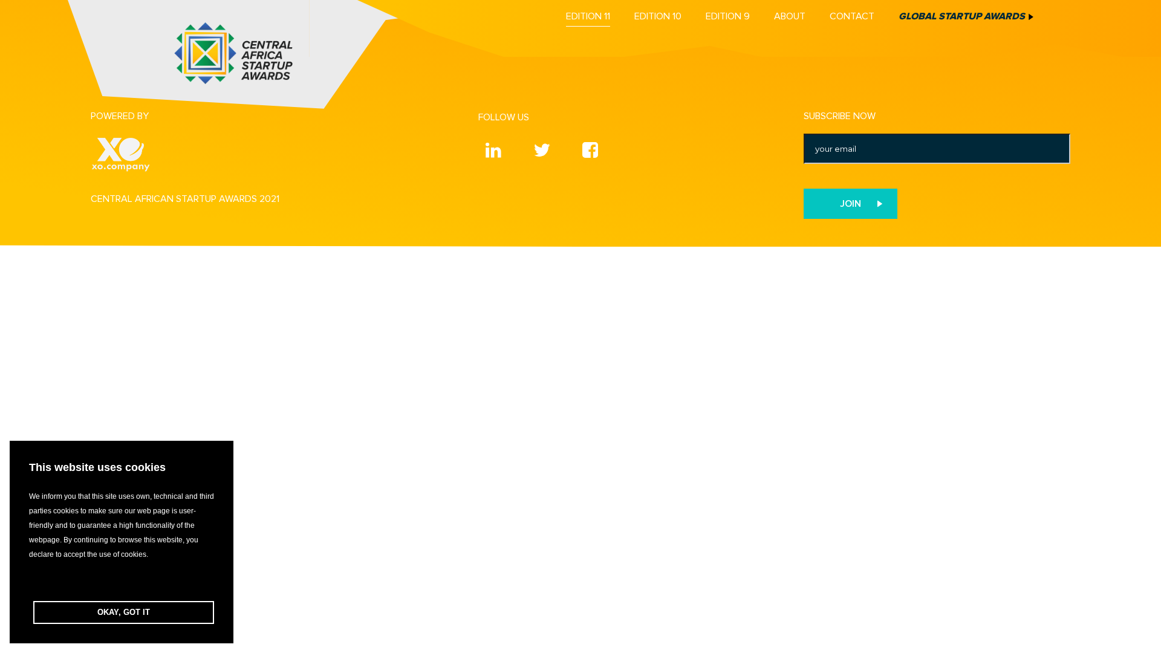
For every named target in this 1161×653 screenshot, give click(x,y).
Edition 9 (728, 16)
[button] (121, 581)
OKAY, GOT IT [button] (123, 612)
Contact (852, 16)
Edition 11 (588, 16)
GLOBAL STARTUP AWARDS (962, 16)
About (789, 16)
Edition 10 (657, 16)
